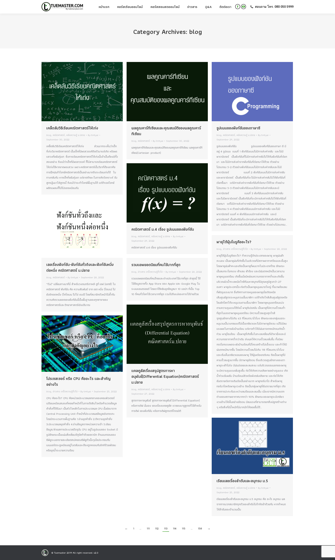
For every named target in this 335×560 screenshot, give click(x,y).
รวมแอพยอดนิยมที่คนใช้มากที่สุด (155, 265)
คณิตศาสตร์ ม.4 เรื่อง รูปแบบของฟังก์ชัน (162, 229)
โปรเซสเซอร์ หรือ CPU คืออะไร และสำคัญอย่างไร (78, 381)
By (93, 135)
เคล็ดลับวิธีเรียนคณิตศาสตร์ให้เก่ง (72, 128)
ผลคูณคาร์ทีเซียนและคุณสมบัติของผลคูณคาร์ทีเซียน (166, 131)
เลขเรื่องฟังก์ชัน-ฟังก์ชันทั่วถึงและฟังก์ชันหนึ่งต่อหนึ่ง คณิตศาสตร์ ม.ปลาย (80, 267)
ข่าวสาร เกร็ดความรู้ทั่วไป (235, 249)
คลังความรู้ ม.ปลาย (75, 135)
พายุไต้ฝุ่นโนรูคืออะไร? (234, 242)
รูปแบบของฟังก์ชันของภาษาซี (238, 128)
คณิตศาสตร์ (59, 135)
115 (183, 528)
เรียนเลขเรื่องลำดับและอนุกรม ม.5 (242, 481)
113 (166, 528)
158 (200, 528)
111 (148, 528)
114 (174, 528)
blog (48, 135)
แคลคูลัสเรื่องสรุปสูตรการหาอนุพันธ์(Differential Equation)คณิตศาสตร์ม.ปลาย (165, 376)
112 (157, 528)
